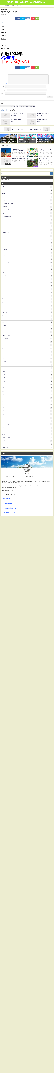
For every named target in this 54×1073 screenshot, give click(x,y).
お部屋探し (27, 200)
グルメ (27, 259)
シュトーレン (27, 341)
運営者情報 (6, 498)
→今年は (3, 22)
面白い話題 (27, 440)
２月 (27, 374)
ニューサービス (27, 279)
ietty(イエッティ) (27, 209)
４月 (27, 381)
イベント (27, 242)
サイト (3, 93)
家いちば (27, 312)
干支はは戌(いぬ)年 (11, 106)
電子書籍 (27, 434)
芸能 (27, 407)
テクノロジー (27, 269)
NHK (27, 186)
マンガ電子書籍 (27, 437)
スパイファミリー (27, 236)
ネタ (27, 285)
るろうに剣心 (27, 232)
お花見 (27, 196)
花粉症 (27, 325)
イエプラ (27, 213)
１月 (27, 371)
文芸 (27, 364)
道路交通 (27, 430)
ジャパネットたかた (27, 262)
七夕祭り (27, 345)
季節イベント (27, 332)
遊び (27, 427)
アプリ (27, 239)
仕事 (27, 315)
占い (27, 328)
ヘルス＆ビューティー (27, 302)
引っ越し (27, 355)
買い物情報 (27, 421)
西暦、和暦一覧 (4, 9)
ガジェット (27, 252)
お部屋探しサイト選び (27, 203)
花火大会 (27, 404)
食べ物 (27, 444)
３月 (27, 378)
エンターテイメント (27, 246)
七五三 (27, 361)
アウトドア (27, 226)
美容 (27, 401)
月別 (27, 368)
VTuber (27, 193)
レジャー (27, 305)
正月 (27, 384)
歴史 (27, 391)
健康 (27, 322)
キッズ (27, 256)
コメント (4, 83)
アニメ (27, 229)
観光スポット (27, 414)
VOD (27, 190)
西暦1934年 (32, 106)
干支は (3, 106)
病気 (27, 394)
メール (3, 90)
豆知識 (27, 417)
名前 (3, 86)
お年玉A (27, 387)
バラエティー (27, 292)
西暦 (27, 106)
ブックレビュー (27, 295)
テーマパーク (27, 275)
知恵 (27, 397)
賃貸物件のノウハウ (27, 424)
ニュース (27, 282)
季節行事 (27, 348)
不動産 (27, 309)
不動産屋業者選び (27, 216)
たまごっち (27, 223)
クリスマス (27, 338)
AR (27, 272)
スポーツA (27, 265)
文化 (27, 358)
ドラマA (27, 249)
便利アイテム (27, 318)
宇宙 (27, 351)
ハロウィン (27, 289)
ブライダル (27, 299)
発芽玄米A (27, 447)
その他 (27, 219)
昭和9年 (22, 106)
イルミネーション (27, 335)
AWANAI (27, 206)
